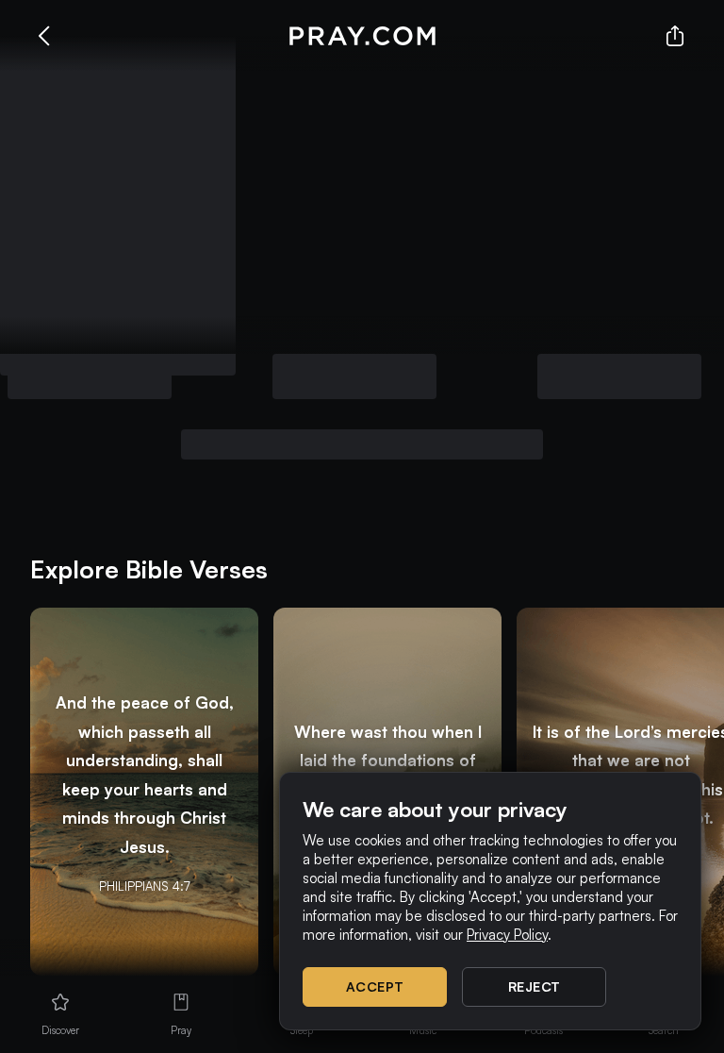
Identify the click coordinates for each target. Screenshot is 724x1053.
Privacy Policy (507, 935)
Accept (375, 986)
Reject (534, 986)
